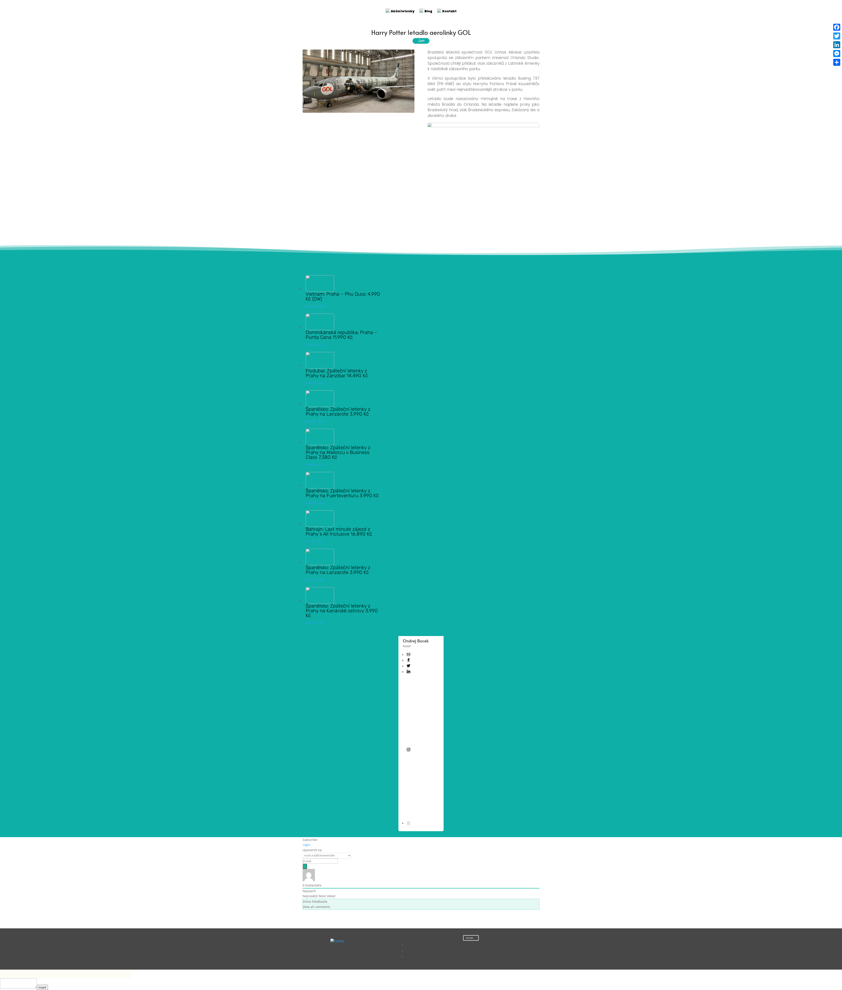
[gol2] (483, 235)
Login (306, 845)
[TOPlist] (337, 941)
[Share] (836, 62)
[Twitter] (836, 36)
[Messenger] (836, 53)
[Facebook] (836, 27)
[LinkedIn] (836, 44)
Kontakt (469, 937)
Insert (42, 987)
